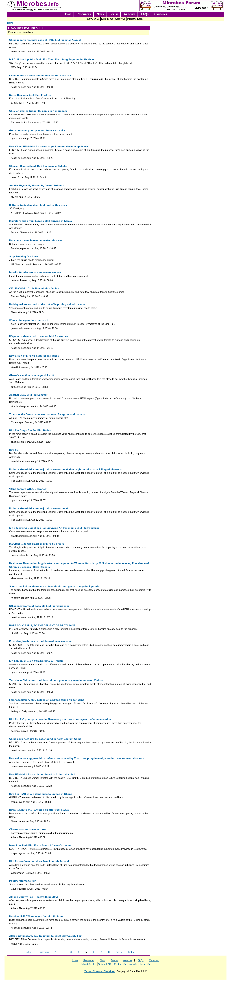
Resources (84, 14)
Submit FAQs (105, 964)
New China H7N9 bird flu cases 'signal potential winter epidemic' (48, 146)
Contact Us (93, 19)
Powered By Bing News (21, 32)
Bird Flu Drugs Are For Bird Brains (30, 430)
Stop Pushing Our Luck (23, 256)
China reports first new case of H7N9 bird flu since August (45, 39)
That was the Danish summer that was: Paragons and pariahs (47, 414)
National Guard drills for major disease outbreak (38, 508)
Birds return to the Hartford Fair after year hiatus (39, 809)
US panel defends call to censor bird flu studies (38, 336)
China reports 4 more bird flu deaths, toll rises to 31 (41, 75)
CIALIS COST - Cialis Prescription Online (34, 288)
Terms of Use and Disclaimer (99, 971)
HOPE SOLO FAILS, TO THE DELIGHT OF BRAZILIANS (42, 625)
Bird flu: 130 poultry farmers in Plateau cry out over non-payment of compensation (60, 719)
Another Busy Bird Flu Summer (28, 394)
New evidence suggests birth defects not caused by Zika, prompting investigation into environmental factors (76, 758)
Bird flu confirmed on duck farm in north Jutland (39, 861)
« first (29, 951)
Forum (114, 14)
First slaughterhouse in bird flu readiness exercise (40, 641)
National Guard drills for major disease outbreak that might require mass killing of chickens (65, 469)
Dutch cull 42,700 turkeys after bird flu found (36, 916)
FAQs (145, 14)
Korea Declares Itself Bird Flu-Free (30, 95)
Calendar (160, 14)
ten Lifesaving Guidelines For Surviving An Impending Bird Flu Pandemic (54, 527)
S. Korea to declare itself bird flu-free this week (38, 205)
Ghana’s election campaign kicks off (31, 375)
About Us (120, 19)
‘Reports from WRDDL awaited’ (28, 488)
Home (67, 14)
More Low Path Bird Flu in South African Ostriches (40, 845)
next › (119, 951)
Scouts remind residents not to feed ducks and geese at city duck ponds (54, 586)
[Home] (34, 10)
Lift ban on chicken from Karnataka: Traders (36, 660)
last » (131, 951)
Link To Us (107, 19)
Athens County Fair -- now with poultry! (33, 896)
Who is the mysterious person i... (29, 320)
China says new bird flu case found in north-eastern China (45, 738)
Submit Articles (88, 964)
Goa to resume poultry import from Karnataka (37, 130)
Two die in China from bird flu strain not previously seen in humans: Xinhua (56, 680)
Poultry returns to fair (22, 880)
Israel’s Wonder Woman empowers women (35, 272)
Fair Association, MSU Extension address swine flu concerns (46, 699)
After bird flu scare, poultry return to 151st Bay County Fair (45, 935)
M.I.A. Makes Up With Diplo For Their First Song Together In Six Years (52, 59)
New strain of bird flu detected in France (34, 355)
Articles (129, 14)
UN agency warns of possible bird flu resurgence (39, 605)
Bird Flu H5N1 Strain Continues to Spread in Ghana (40, 793)
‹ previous (44, 951)
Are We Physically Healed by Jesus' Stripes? (36, 185)
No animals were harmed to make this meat (35, 240)
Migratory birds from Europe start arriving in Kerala (40, 220)
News (100, 14)
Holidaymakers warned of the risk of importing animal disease (47, 304)
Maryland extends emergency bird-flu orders (36, 543)
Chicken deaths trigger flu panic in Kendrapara (38, 110)
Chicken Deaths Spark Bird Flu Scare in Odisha (38, 166)
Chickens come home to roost (27, 829)
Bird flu (13, 449)
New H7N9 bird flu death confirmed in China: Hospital (42, 774)
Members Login (135, 19)
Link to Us (133, 964)
